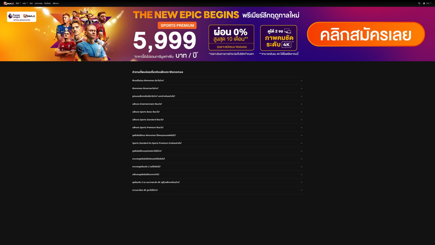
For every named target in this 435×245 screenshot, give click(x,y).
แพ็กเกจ (56, 3)
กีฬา (31, 3)
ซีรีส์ (17, 3)
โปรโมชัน (47, 3)
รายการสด (38, 3)
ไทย (428, 3)
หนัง (24, 3)
